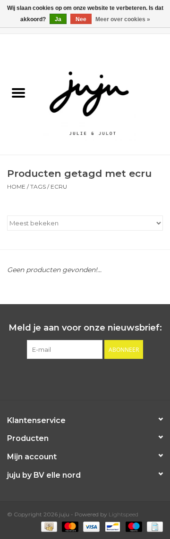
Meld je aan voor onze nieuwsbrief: (85, 328)
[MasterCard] (69, 526)
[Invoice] (153, 526)
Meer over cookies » (122, 19)
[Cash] (48, 526)
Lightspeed (123, 514)
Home (16, 186)
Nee (81, 19)
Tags (38, 186)
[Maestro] (133, 526)
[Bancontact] (111, 526)
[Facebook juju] (76, 378)
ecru (59, 186)
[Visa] (90, 526)
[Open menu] (18, 92)
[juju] (103, 94)
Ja (58, 19)
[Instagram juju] (93, 378)
